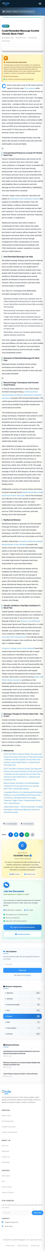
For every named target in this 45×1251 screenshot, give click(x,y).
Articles (8, 11)
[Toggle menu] (39, 3)
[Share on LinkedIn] (21, 834)
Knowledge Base (8, 1121)
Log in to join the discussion (24, 927)
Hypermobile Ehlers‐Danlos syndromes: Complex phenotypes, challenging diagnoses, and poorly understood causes (23, 809)
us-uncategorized (10, 824)
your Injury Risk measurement (14, 637)
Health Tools (6, 1115)
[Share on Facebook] (10, 834)
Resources (5, 1151)
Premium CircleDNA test (30, 621)
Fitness (15, 11)
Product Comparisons (9, 1132)
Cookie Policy (35, 1246)
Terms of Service (8, 1192)
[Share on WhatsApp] (27, 834)
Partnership (6, 1162)
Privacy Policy (7, 1187)
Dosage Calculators (9, 1127)
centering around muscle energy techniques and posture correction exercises (22, 395)
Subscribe (22, 970)
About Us (5, 1146)
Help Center (6, 1176)
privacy (28, 975)
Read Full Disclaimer (12, 76)
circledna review (28, 824)
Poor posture (30, 88)
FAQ (3, 1181)
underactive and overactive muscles (24, 199)
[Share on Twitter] (16, 834)
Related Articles (24, 934)
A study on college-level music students (18, 648)
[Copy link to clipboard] (32, 834)
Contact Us (6, 1157)
